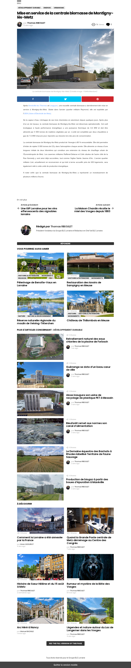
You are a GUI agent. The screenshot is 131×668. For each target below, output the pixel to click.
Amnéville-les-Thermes (37, 106)
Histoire (72, 313)
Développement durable (67, 329)
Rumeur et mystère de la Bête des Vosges (88, 585)
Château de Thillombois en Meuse (88, 320)
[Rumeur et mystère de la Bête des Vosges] (90, 567)
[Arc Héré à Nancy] (40, 611)
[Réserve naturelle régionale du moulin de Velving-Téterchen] (40, 304)
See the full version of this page (65, 643)
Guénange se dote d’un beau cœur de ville (88, 368)
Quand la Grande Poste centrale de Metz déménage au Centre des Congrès (89, 540)
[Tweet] (65, 99)
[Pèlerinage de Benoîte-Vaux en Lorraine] (40, 266)
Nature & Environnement (39, 316)
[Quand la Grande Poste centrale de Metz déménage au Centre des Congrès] (90, 521)
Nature (21, 316)
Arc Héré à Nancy (28, 627)
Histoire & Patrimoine (28, 275)
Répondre (65, 243)
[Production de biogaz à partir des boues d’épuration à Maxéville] (40, 487)
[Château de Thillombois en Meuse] (90, 304)
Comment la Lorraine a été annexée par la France (40, 539)
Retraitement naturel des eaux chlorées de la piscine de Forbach (87, 340)
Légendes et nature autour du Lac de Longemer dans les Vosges (90, 629)
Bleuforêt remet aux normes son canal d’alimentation (86, 424)
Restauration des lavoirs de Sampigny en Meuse (84, 284)
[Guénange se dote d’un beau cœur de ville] (40, 375)
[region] (65, 187)
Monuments (47, 275)
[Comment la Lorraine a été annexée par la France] (40, 521)
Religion (22, 278)
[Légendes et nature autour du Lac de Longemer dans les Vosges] (90, 611)
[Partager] (33, 99)
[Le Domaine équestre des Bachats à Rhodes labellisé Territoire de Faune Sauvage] (40, 459)
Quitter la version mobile (65, 665)
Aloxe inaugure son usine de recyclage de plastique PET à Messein (89, 396)
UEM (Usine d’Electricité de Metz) (37, 113)
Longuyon (54, 106)
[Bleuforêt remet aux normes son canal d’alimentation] (40, 431)
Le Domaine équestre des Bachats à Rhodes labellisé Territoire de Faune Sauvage (89, 454)
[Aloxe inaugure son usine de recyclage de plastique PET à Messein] (40, 403)
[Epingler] (98, 99)
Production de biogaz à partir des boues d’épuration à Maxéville (87, 481)
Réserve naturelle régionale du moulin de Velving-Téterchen (36, 322)
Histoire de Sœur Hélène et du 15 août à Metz (40, 585)
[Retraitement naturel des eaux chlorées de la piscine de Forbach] (40, 347)
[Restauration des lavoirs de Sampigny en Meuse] (90, 266)
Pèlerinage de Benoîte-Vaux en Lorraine (36, 284)
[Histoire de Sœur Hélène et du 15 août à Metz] (40, 567)
